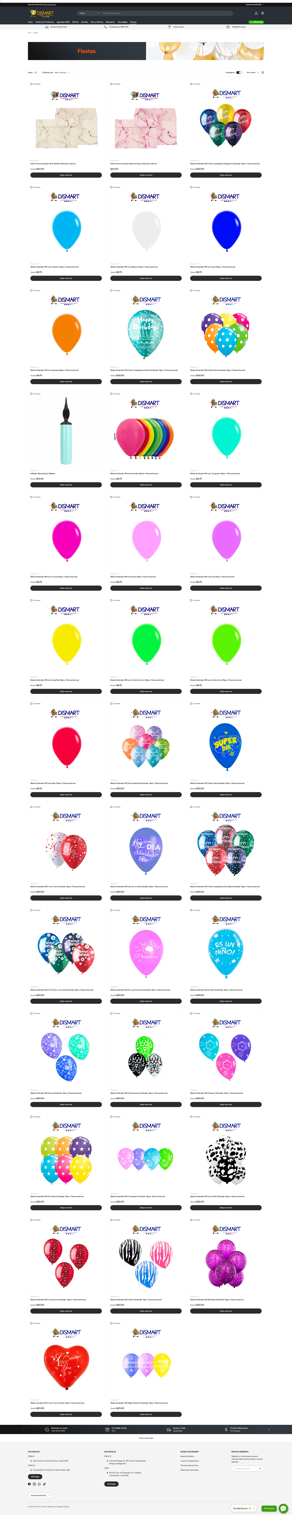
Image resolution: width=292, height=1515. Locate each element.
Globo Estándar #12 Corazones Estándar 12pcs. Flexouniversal (58, 1299)
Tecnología (122, 22)
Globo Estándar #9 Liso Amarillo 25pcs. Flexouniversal (54, 680)
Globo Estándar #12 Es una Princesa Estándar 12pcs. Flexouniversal (140, 990)
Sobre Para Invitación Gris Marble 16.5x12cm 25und (52, 163)
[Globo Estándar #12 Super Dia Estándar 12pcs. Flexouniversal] (226, 741)
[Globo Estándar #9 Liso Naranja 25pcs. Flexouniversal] (66, 328)
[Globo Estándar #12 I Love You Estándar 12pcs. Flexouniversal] (66, 845)
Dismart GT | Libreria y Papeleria (43, 1507)
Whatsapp (35, 1477)
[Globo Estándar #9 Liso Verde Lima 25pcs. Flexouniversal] (226, 638)
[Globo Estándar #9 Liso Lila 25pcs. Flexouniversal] (226, 535)
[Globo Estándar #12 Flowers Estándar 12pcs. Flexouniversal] (226, 1051)
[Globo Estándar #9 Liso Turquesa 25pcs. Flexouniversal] (226, 432)
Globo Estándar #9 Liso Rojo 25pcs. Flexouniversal (52, 783)
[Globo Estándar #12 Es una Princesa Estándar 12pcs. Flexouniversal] (146, 948)
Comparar (230, 72)
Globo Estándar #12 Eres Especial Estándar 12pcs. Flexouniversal (139, 783)
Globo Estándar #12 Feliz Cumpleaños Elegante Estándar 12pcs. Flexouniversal (225, 163)
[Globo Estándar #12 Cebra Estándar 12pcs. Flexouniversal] (146, 1258)
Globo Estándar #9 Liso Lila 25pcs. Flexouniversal (212, 577)
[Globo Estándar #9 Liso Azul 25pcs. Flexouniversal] (226, 225)
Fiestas (133, 22)
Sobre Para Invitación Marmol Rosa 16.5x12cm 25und (133, 163)
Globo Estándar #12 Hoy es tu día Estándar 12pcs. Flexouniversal (138, 886)
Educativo (110, 22)
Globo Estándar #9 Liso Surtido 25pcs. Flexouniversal (134, 473)
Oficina (75, 22)
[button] (262, 13)
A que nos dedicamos (189, 1461)
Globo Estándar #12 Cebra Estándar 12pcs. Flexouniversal (135, 1299)
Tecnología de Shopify (62, 1507)
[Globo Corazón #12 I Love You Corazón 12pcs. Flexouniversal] (66, 1361)
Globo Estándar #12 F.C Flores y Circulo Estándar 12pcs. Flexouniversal (61, 990)
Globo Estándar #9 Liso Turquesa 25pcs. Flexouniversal (215, 473)
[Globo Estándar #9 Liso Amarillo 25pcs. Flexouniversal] (66, 638)
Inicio (30, 22)
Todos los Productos (44, 22)
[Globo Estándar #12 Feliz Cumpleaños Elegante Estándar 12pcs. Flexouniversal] (226, 122)
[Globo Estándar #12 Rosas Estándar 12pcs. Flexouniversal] (66, 1051)
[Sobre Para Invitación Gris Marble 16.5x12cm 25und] (66, 122)
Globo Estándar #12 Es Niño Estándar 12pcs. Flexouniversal (216, 990)
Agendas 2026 (63, 22)
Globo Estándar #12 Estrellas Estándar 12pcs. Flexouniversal (57, 1196)
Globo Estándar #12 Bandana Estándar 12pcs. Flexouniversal (216, 1299)
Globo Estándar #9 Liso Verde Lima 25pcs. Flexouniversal (215, 680)
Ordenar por (47, 72)
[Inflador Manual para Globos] (66, 432)
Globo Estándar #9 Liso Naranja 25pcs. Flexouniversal (54, 370)
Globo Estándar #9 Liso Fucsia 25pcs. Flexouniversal (53, 577)
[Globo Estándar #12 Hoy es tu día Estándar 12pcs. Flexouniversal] (146, 845)
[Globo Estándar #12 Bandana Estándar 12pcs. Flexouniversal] (226, 1258)
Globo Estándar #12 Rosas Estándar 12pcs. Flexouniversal (55, 1093)
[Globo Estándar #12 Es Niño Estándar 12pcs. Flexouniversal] (226, 948)
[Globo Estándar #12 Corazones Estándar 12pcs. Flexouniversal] (66, 1258)
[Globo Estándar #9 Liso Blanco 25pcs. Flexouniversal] (146, 225)
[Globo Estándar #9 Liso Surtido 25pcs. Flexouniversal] (146, 432)
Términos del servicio (189, 1465)
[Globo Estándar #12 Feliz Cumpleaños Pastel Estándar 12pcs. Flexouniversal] (146, 328)
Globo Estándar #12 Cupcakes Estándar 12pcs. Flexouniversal (137, 1196)
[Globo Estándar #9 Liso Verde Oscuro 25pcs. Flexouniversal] (146, 638)
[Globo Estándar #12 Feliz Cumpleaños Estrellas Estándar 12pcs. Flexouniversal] (226, 845)
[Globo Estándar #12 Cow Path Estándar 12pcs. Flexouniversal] (226, 1154)
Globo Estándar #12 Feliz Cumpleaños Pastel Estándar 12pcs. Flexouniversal (144, 370)
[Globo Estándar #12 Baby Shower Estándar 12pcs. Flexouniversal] (146, 1361)
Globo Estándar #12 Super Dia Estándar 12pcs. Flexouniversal (217, 783)
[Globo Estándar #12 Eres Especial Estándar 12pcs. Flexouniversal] (146, 741)
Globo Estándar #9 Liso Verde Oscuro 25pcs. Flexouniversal (137, 680)
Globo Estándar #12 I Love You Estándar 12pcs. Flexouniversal (57, 886)
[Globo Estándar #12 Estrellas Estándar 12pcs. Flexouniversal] (66, 1154)
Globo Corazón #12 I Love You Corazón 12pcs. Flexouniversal (57, 1403)
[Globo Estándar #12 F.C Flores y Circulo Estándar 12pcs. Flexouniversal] (66, 948)
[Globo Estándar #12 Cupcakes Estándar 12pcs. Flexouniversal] (146, 1154)
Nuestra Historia (187, 1456)
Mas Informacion (62, 5)
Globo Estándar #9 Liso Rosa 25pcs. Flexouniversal (133, 577)
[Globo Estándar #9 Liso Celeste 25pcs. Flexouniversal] (66, 225)
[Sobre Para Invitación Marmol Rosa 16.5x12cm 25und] (146, 122)
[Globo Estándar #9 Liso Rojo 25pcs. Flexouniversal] (66, 741)
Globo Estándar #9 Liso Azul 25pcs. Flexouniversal (212, 267)
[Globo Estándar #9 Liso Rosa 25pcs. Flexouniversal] (146, 535)
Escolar (84, 22)
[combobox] (155, 13)
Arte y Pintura (97, 22)
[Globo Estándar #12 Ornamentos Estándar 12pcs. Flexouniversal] (146, 1051)
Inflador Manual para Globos (42, 473)
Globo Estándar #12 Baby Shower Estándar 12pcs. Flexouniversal (139, 1403)
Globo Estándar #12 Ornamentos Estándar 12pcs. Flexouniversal (138, 1093)
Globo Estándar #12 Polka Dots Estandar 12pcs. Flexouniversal (217, 370)
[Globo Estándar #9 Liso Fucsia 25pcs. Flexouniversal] (66, 535)
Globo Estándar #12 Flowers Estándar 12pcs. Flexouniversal (216, 1093)
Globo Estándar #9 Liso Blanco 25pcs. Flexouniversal (134, 267)
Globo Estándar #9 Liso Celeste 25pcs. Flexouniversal (54, 267)
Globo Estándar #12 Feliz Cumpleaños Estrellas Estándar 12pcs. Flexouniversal (225, 886)
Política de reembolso (189, 1470)
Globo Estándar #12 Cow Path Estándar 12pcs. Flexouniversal (217, 1196)
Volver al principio (146, 1438)
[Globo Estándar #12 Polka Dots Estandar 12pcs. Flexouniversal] (226, 328)
